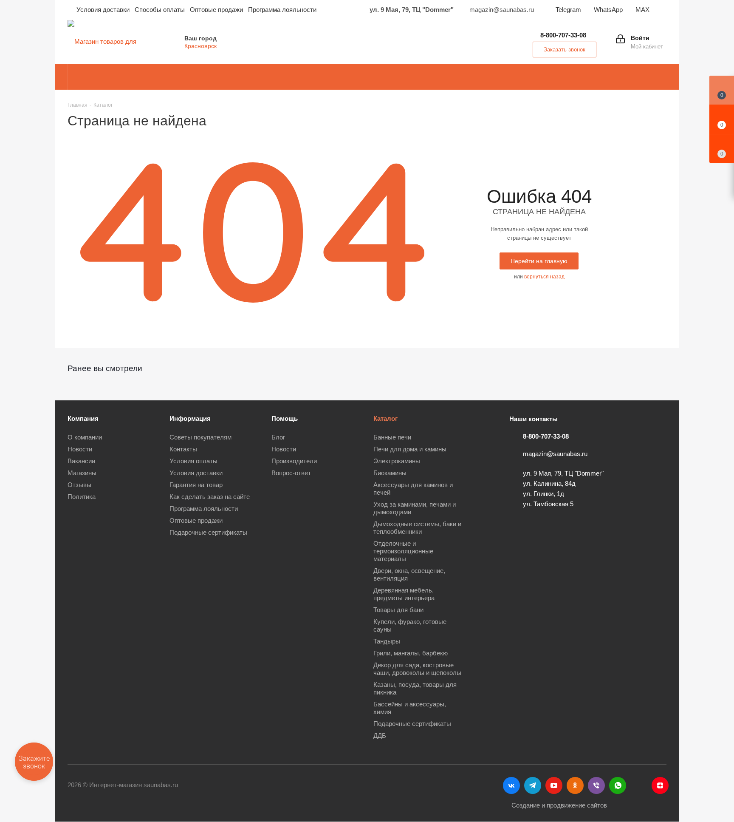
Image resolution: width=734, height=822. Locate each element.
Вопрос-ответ (291, 472)
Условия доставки (196, 472)
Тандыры (386, 641)
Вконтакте (511, 785)
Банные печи (392, 437)
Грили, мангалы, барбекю (410, 653)
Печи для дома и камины (409, 449)
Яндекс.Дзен (660, 785)
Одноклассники (575, 785)
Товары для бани (398, 609)
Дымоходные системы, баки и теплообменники (417, 527)
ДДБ (379, 735)
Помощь (284, 418)
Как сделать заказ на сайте (209, 496)
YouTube (553, 785)
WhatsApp (608, 9)
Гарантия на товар (196, 484)
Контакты (183, 449)
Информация (190, 418)
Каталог (385, 418)
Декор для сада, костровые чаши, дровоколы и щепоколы (417, 668)
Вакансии (81, 461)
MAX (642, 9)
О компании (85, 437)
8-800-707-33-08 (563, 35)
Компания (83, 418)
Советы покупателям (200, 437)
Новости (80, 449)
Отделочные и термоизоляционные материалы (403, 551)
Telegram (568, 9)
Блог (278, 437)
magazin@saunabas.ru (555, 453)
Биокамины (390, 472)
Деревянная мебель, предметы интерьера (404, 594)
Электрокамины (396, 461)
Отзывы (79, 484)
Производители (294, 461)
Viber (596, 785)
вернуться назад (544, 277)
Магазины (82, 472)
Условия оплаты (193, 461)
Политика (82, 496)
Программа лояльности (203, 508)
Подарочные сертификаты (208, 532)
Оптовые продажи (196, 520)
